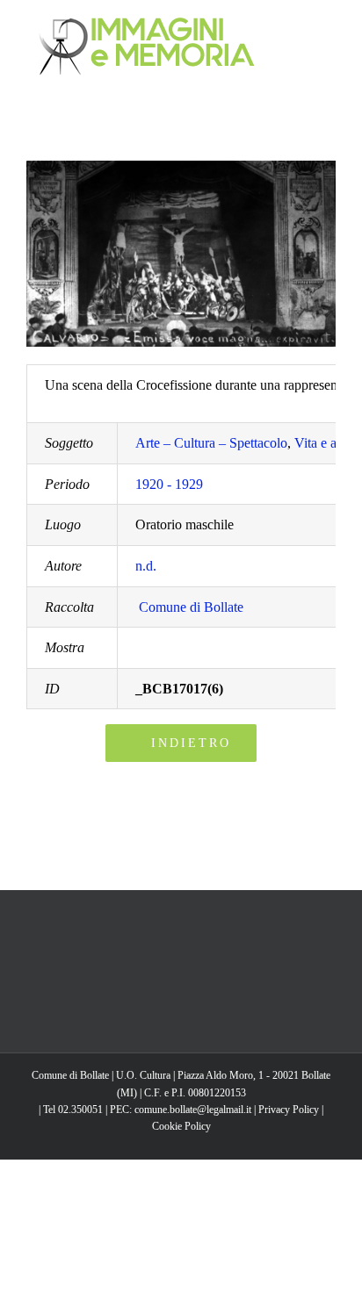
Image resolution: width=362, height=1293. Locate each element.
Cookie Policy (181, 1126)
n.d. (145, 565)
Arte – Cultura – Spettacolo (211, 442)
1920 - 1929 (169, 484)
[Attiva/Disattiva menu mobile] (329, 27)
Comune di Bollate (191, 607)
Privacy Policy (288, 1109)
